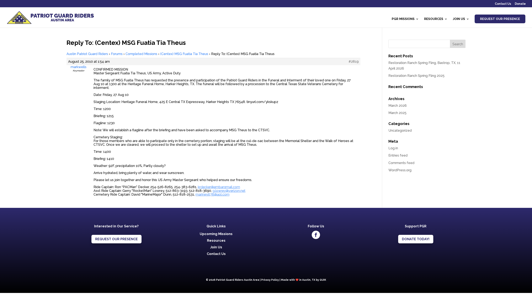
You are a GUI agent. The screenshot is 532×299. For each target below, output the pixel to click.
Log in (393, 148)
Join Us (459, 19)
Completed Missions (141, 54)
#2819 (354, 62)
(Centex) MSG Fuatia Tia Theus (184, 54)
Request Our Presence (500, 19)
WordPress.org (399, 170)
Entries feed (398, 155)
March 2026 (397, 106)
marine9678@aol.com (212, 194)
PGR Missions (403, 19)
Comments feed (401, 163)
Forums (117, 54)
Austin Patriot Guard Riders (87, 54)
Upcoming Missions (216, 234)
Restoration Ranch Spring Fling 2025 (416, 76)
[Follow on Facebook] (316, 235)
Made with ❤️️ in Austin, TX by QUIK (303, 279)
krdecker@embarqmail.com (219, 187)
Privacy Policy (270, 279)
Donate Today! (416, 239)
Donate (520, 3)
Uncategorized (400, 130)
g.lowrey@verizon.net (229, 191)
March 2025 (397, 113)
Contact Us (503, 3)
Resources (433, 19)
